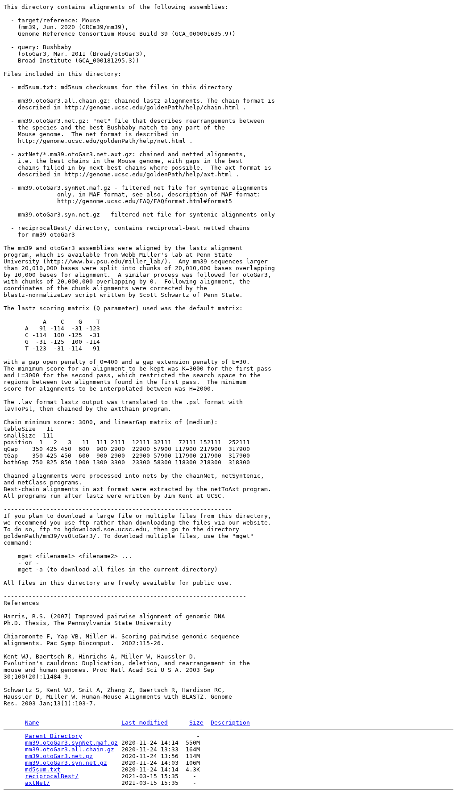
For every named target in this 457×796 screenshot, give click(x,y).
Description (230, 722)
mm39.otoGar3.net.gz (59, 756)
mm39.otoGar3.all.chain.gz (69, 749)
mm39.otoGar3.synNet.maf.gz (71, 742)
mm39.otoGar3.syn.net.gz (66, 762)
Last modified (144, 722)
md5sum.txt (43, 769)
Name (32, 722)
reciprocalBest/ (52, 776)
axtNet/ (37, 782)
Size (196, 722)
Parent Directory (53, 736)
